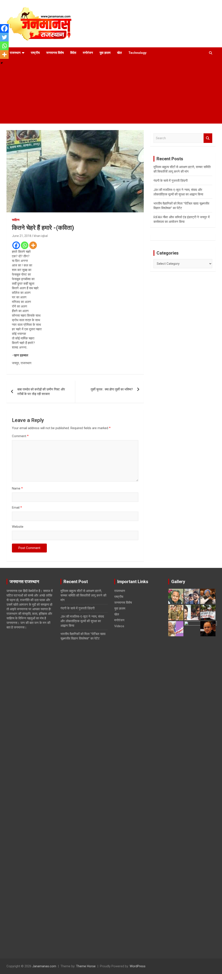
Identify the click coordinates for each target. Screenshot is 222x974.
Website (17, 527)
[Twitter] (4, 37)
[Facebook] (16, 245)
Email (17, 507)
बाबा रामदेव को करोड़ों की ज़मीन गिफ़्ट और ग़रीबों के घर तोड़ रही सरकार (41, 391)
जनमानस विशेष (55, 53)
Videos (119, 626)
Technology (137, 53)
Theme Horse (86, 966)
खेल (119, 53)
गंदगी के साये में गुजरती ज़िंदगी (170, 181)
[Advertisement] (111, 91)
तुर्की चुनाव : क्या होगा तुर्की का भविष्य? (112, 389)
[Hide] (1, 63)
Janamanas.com (44, 966)
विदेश (73, 53)
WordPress (137, 966)
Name (17, 488)
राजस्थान (15, 53)
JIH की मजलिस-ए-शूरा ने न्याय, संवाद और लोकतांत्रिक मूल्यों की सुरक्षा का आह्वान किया (82, 621)
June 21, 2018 (21, 236)
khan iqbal (41, 236)
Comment (20, 436)
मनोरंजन (88, 53)
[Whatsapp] (24, 245)
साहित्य (16, 220)
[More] (33, 245)
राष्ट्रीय (35, 53)
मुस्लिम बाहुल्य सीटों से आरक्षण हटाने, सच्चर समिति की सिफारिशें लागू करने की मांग (83, 595)
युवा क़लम (105, 53)
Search (208, 138)
